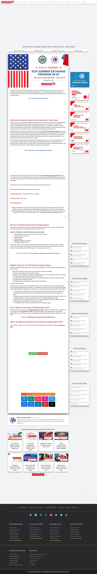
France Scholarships (13, 534)
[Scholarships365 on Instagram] (41, 515)
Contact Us (75, 507)
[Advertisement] (38, 165)
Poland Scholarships (13, 536)
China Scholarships (54, 527)
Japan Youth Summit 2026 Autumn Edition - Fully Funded (78, 399)
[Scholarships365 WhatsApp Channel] (46, 515)
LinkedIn (38, 405)
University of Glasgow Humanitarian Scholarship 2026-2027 (79, 360)
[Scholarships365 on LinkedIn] (56, 515)
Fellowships (61, 2)
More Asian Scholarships (55, 540)
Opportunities (76, 2)
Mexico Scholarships (34, 532)
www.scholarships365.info (34, 571)
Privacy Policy (39, 507)
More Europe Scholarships (15, 540)
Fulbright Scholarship (14, 556)
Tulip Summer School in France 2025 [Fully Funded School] (79, 282)
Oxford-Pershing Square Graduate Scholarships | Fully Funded (78, 368)
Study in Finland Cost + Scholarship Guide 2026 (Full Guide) (79, 325)
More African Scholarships (76, 538)
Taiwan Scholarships (13, 560)
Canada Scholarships (34, 527)
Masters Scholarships (34, 558)
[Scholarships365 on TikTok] (66, 515)
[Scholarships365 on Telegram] (61, 515)
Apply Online (32, 353)
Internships (68, 2)
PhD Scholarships (33, 560)
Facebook (24, 405)
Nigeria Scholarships (74, 527)
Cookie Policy (61, 507)
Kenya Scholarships (74, 532)
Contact (84, 2)
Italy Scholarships (13, 532)
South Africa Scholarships (75, 536)
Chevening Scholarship (14, 558)
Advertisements (23, 507)
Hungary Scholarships (14, 538)
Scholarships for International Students (38, 554)
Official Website (42, 353)
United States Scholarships (35, 529)
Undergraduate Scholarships (36, 556)
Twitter (52, 399)
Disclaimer (32, 507)
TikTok (52, 405)
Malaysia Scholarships (55, 532)
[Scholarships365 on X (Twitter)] (35, 515)
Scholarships (24, 2)
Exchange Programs (52, 2)
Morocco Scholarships (75, 534)
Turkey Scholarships (54, 529)
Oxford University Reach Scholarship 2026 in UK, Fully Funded (79, 364)
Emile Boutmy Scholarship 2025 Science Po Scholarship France (78, 294)
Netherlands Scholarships (15, 529)
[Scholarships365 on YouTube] (51, 515)
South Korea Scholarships (55, 536)
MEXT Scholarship (13, 554)
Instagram (45, 399)
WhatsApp (31, 399)
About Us (68, 507)
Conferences (43, 2)
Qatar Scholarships (54, 538)
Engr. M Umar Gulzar (24, 417)
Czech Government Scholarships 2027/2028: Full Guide (78, 321)
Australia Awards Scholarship (15, 564)
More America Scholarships (36, 538)
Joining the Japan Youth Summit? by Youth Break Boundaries (79, 329)
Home (18, 2)
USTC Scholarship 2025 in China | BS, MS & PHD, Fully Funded (79, 251)
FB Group (31, 405)
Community (38, 399)
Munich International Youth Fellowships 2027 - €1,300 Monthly (79, 333)
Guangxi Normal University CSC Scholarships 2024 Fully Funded (78, 263)
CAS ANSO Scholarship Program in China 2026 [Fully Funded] (78, 247)
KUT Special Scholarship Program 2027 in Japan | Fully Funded (79, 391)
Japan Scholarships (54, 534)
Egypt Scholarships (74, 529)
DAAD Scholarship (13, 562)
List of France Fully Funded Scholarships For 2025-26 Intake (77, 298)
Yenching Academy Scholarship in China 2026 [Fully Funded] (78, 255)
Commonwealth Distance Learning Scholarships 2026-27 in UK (78, 356)
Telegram (24, 399)
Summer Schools (34, 2)
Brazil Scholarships (34, 534)
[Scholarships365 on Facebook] (30, 515)
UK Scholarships (13, 527)
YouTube (45, 405)
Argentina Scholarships (35, 536)
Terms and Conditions (50, 507)
